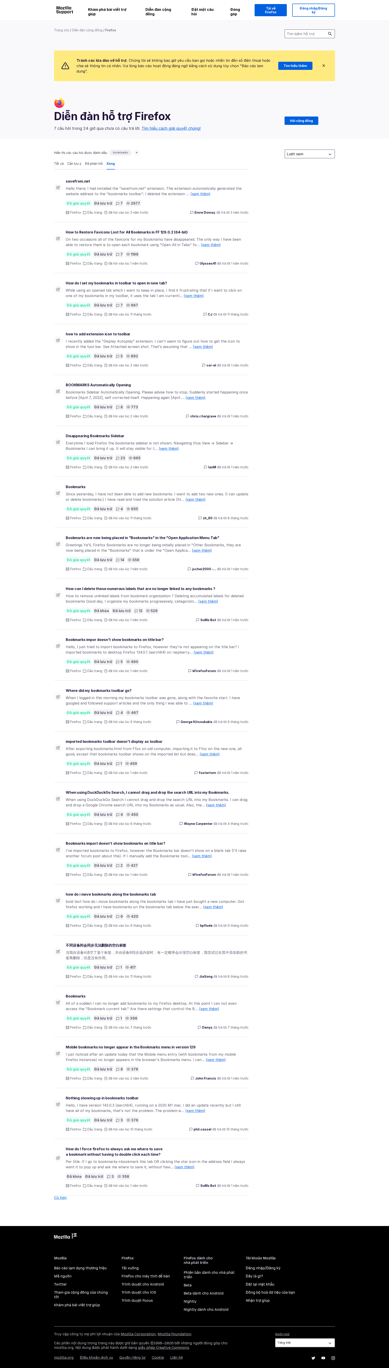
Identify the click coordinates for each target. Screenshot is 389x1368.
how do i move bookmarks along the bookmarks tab (111, 894)
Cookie (158, 1357)
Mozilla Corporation (138, 1334)
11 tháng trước (238, 314)
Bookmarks (76, 487)
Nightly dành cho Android (206, 1309)
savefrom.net (78, 181)
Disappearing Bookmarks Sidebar (95, 436)
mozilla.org (64, 1357)
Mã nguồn (63, 1276)
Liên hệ (176, 1357)
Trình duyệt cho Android (143, 1284)
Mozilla (65, 1236)
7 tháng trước (238, 1027)
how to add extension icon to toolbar (98, 334)
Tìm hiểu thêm (295, 66)
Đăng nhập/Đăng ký (313, 10)
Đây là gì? (254, 1276)
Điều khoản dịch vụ (96, 1357)
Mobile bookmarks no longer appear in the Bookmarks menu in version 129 (131, 1047)
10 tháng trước (237, 1129)
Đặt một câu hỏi (202, 11)
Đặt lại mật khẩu (260, 1284)
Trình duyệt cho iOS (139, 1292)
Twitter (60, 1284)
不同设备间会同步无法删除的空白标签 (96, 945)
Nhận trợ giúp (258, 1300)
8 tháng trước (238, 518)
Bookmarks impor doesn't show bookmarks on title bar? (115, 639)
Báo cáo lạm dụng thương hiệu (80, 1268)
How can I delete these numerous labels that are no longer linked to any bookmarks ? (140, 588)
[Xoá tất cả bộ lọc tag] (136, 152)
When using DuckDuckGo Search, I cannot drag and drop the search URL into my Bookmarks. (147, 792)
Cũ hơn (60, 1197)
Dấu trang (94, 212)
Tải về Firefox (270, 10)
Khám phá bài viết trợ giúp (107, 11)
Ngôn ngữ (282, 1334)
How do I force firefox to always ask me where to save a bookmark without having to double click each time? (114, 1152)
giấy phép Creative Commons (163, 1347)
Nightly (190, 1301)
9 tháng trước (238, 722)
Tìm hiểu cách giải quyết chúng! (171, 128)
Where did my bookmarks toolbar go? (98, 690)
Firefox (75, 212)
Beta (188, 1285)
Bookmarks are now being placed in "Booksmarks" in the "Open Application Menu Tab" (142, 537)
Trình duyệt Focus (137, 1300)
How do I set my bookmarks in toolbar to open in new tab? (116, 283)
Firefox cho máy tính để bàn (146, 1276)
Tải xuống (130, 1268)
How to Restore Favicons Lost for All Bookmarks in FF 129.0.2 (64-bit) (127, 232)
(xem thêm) (200, 194)
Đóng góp (235, 11)
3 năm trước (240, 212)
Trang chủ (61, 30)
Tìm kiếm (330, 33)
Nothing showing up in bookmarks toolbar (102, 1098)
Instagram (333, 1358)
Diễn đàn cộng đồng (158, 11)
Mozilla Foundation (174, 1334)
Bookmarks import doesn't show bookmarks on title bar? (115, 843)
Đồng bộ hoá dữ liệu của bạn (270, 1292)
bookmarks (120, 152)
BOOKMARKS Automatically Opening (98, 385)
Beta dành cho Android (204, 1293)
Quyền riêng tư (132, 1357)
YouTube (323, 1358)
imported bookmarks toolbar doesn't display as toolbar (114, 741)
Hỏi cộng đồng (301, 121)
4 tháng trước (238, 824)
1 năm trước (240, 263)
